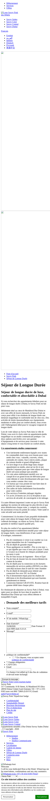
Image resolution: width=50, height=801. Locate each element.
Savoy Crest (11, 22)
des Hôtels (5, 15)
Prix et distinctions (14, 708)
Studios (15, 738)
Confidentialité (12, 701)
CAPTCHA (11, 664)
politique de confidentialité (18, 655)
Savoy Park (11, 376)
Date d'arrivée (12, 624)
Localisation (11, 745)
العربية (9, 38)
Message (10, 631)
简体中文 (10, 48)
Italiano (9, 40)
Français (4, 31)
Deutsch (9, 43)
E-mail (9, 613)
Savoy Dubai (11, 26)
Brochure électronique (15, 705)
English (9, 35)
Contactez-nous (12, 755)
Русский (10, 45)
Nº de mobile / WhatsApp (17, 618)
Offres (9, 8)
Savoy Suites (11, 19)
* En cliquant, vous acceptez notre (28, 658)
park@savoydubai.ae (10, 694)
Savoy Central (12, 24)
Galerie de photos (13, 748)
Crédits (9, 712)
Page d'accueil (12, 374)
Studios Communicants (21, 741)
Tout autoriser (42, 797)
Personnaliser (8, 797)
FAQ (8, 757)
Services (9, 6)
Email (8, 667)
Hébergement (12, 3)
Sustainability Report (15, 703)
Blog (8, 760)
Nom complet (12, 608)
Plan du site (11, 710)
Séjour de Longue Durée (16, 378)
